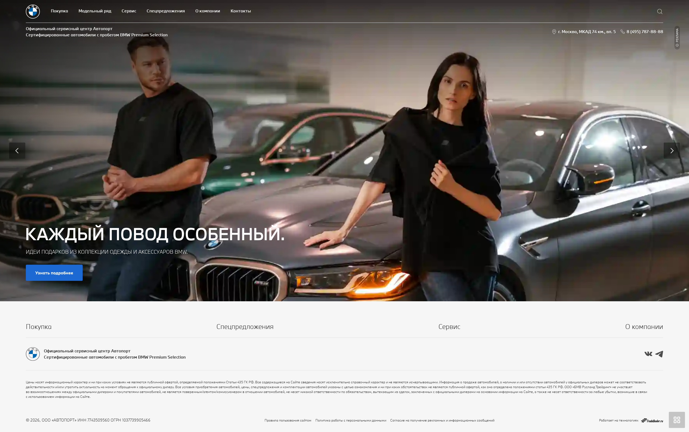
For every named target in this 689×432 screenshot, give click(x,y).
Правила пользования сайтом (288, 420)
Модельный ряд (95, 10)
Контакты (241, 10)
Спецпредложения (166, 10)
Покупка (59, 10)
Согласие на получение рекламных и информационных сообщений (442, 420)
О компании (207, 10)
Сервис (129, 10)
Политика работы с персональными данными (350, 420)
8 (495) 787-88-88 (645, 31)
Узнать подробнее (54, 272)
